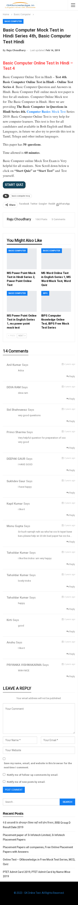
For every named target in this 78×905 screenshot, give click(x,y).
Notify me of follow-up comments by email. (32, 774)
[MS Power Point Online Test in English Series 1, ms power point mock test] (22, 301)
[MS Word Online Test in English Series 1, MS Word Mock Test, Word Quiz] (56, 258)
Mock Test (59, 111)
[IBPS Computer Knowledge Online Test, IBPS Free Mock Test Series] (56, 301)
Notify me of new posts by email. (26, 781)
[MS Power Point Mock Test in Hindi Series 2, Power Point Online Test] (22, 258)
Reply (72, 376)
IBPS (45, 293)
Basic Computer (13, 21)
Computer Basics (39, 111)
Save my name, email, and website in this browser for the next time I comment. (38, 765)
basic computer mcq (21, 196)
